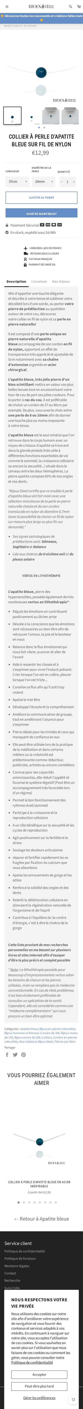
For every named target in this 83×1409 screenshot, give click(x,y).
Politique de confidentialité (32, 1362)
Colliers (47, 1037)
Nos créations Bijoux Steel (36, 1042)
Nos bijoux (61, 281)
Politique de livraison (20, 1258)
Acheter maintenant (41, 214)
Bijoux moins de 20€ (27, 1037)
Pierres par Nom (65, 1042)
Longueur (12, 171)
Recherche (12, 1280)
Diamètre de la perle (41, 170)
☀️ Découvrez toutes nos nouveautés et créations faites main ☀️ (41, 18)
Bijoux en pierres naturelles (57, 1029)
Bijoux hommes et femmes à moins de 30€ (32, 1033)
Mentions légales (16, 1266)
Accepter (39, 1374)
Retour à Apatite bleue (44, 1219)
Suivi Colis (12, 1288)
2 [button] (44, 128)
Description (16, 281)
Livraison (39, 281)
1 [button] (39, 128)
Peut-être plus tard (39, 1386)
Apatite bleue (29, 1029)
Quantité (64, 172)
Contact (10, 1273)
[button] (18, 1202)
